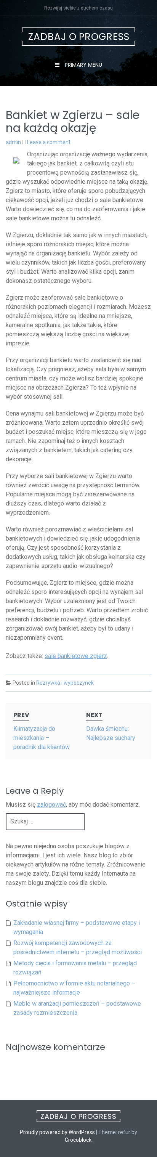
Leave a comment (48, 142)
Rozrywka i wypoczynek (65, 683)
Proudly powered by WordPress (57, 1132)
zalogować (51, 804)
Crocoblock (78, 1140)
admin (13, 142)
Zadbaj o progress (79, 36)
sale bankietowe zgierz (76, 656)
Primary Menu (82, 65)
